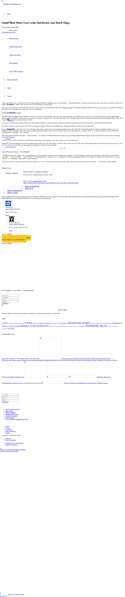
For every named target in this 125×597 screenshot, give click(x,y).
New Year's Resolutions (59, 326)
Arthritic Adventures (11, 416)
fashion (47, 323)
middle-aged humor (11, 326)
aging (5, 323)
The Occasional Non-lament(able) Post (16, 419)
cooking (20, 323)
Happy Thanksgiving (96, 323)
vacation (4, 328)
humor (104, 323)
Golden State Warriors (59, 323)
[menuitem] (64, 443)
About (7, 426)
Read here (31, 155)
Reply (7, 215)
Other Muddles (9, 417)
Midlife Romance (10, 412)
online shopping (80, 326)
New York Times (71, 326)
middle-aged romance (34, 326)
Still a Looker (9, 411)
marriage (117, 323)
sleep (109, 326)
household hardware (73, 183)
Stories (7, 433)
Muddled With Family (11, 414)
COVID (28, 322)
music (50, 326)
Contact (7, 428)
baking (15, 323)
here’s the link (46, 140)
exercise (35, 323)
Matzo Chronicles (10, 431)
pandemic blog (96, 325)
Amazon (11, 323)
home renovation (61, 183)
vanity (11, 328)
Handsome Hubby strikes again (36, 183)
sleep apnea (114, 326)
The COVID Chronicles (12, 409)
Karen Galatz (43, 181)
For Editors (8, 429)
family (41, 323)
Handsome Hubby (79, 323)
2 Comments (35, 181)
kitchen (109, 323)
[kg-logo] (11, 4)
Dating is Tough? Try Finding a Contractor (35, 171)
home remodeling (51, 183)
